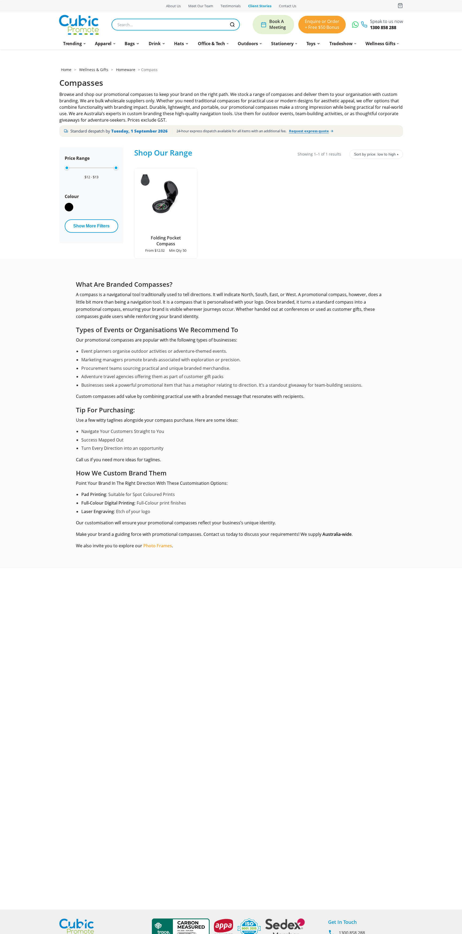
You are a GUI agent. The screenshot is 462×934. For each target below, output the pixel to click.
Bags (130, 43)
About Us (173, 5)
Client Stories (259, 5)
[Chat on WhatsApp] (355, 24)
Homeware (125, 69)
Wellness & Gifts (93, 69)
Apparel (103, 43)
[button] (74, 43)
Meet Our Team (200, 5)
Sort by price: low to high (376, 154)
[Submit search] (232, 24)
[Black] (69, 207)
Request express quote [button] (309, 131)
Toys (310, 43)
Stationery (282, 43)
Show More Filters (91, 226)
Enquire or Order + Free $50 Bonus (322, 24)
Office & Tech (211, 43)
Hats (179, 43)
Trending (72, 43)
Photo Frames (157, 546)
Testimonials (231, 5)
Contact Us (287, 5)
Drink (155, 43)
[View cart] (400, 5)
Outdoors (248, 43)
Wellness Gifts (380, 43)
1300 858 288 (383, 27)
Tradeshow (341, 43)
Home (66, 69)
